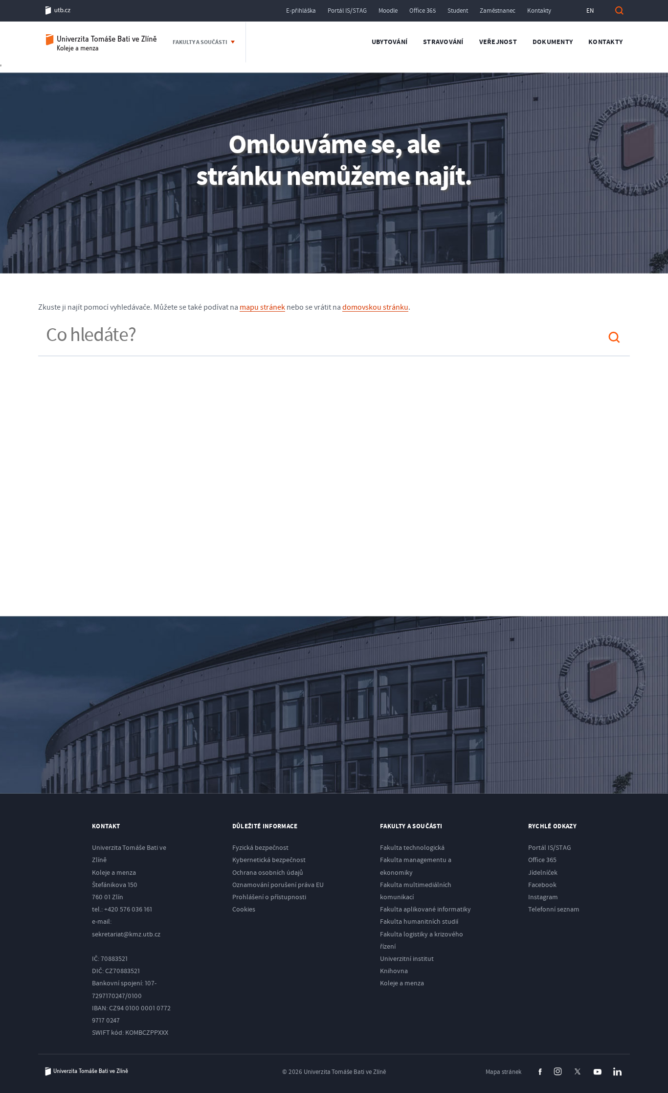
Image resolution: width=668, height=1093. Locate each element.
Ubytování (389, 42)
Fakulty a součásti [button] (200, 42)
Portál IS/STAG (347, 11)
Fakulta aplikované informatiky (425, 909)
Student (457, 11)
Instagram (543, 897)
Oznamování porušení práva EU (278, 885)
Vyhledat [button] (619, 10)
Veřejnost (498, 42)
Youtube (597, 1072)
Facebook (542, 885)
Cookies (243, 909)
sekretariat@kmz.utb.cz (126, 934)
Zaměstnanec (497, 11)
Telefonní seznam (553, 909)
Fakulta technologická (412, 847)
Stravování (443, 42)
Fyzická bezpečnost (260, 847)
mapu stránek (262, 307)
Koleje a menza (101, 42)
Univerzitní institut (407, 959)
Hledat (614, 337)
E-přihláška (301, 11)
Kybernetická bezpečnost (269, 860)
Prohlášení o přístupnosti (269, 897)
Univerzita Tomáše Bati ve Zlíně (86, 1071)
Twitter (577, 1071)
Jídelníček (542, 872)
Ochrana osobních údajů (267, 872)
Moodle (388, 11)
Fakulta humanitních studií (419, 921)
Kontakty (539, 11)
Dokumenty (553, 42)
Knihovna (394, 971)
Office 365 (422, 11)
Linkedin (617, 1072)
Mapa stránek (503, 1072)
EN (590, 11)
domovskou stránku (375, 307)
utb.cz (57, 10)
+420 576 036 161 (128, 909)
